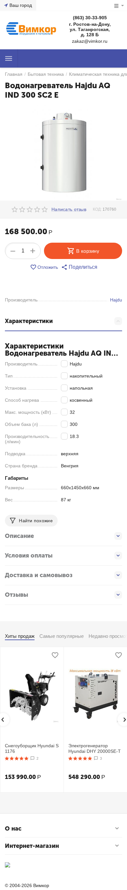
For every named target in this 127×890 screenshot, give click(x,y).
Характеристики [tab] (29, 321)
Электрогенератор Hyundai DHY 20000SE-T (94, 748)
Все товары (8, 58)
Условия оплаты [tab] (28, 555)
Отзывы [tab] (16, 594)
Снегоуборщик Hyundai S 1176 (32, 748)
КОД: (97, 209)
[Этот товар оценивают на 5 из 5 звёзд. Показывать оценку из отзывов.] (17, 758)
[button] (79, 267)
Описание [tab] (19, 536)
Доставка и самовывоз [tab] (39, 575)
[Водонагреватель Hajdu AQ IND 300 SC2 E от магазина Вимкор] (63, 153)
